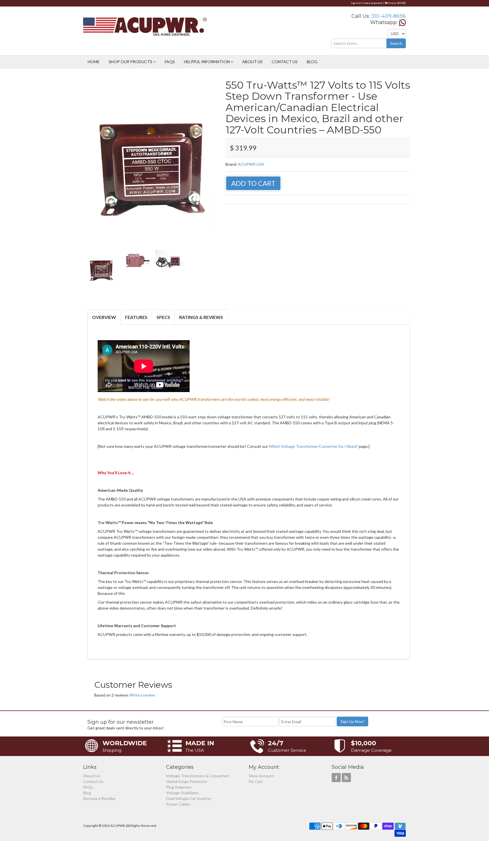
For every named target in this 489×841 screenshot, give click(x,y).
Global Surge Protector (186, 781)
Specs (163, 317)
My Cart (256, 781)
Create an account (372, 3)
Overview (104, 317)
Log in (354, 3)
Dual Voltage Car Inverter (188, 798)
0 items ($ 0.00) (396, 3)
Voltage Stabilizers (182, 792)
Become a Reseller (99, 798)
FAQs (170, 61)
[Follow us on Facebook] (336, 777)
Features (136, 317)
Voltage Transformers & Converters (198, 775)
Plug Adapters (179, 787)
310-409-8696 (388, 16)
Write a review (142, 695)
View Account (261, 775)
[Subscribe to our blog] (346, 777)
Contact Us (285, 61)
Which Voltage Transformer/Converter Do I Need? (314, 446)
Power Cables (178, 804)
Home (94, 61)
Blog (312, 61)
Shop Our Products (131, 61)
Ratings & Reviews (201, 317)
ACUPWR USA (251, 164)
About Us (252, 61)
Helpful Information (207, 61)
